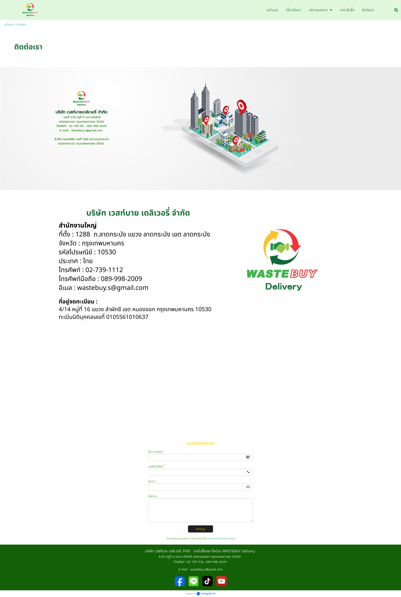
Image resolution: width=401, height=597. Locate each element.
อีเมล (152, 481)
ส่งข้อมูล (200, 529)
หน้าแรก (8, 24)
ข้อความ (152, 496)
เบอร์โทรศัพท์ (156, 466)
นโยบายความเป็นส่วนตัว (218, 538)
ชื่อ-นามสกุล (156, 451)
